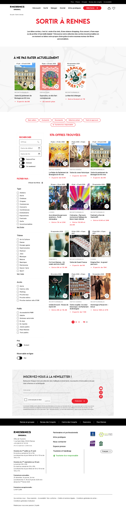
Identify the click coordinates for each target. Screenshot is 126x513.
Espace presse (59, 446)
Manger (54, 8)
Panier (109, 8)
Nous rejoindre (31, 498)
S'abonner (78, 401)
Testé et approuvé (92, 120)
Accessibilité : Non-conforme (47, 498)
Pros (72, 2)
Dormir (62, 8)
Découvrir (37, 8)
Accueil (12, 14)
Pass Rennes (101, 422)
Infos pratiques (74, 8)
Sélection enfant (74, 120)
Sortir (45, 8)
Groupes (84, 2)
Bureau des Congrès (48, 422)
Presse (78, 2)
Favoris (114, 8)
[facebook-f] (101, 396)
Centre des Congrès (69, 422)
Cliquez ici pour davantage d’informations (83, 409)
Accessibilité (107, 2)
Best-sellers (32, 120)
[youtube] (101, 388)
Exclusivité (45, 120)
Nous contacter (59, 442)
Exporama (87, 422)
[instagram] (101, 392)
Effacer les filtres (34, 183)
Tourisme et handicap (62, 451)
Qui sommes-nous (20, 498)
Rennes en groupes (27, 422)
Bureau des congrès (95, 2)
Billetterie (90, 8)
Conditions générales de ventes (86, 498)
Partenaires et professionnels (65, 432)
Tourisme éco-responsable (64, 125)
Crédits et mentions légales (66, 498)
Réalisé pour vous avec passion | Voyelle (26, 505)
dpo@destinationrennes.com (30, 409)
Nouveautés (59, 120)
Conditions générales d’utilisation (24, 501)
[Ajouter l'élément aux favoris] (31, 86)
